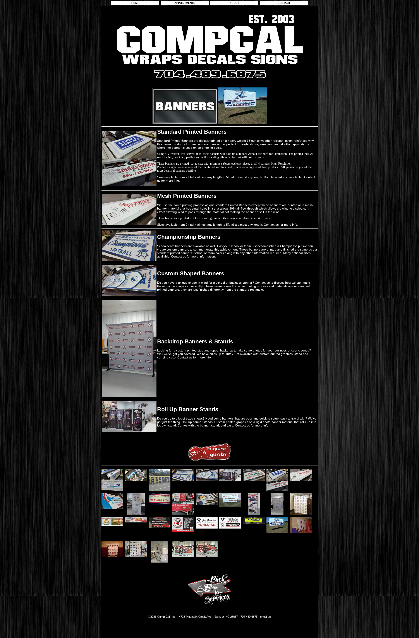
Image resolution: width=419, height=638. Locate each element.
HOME (135, 3)
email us (265, 616)
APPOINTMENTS (184, 3)
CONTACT (284, 3)
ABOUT (234, 3)
